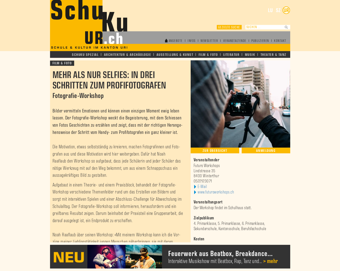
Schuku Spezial (85, 55)
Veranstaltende (234, 41)
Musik (250, 55)
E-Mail (202, 186)
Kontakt (280, 41)
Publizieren (260, 41)
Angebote (176, 41)
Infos (192, 41)
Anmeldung (266, 151)
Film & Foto (208, 55)
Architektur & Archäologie (127, 55)
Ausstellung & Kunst (175, 55)
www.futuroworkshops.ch (216, 192)
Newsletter (209, 41)
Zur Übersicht (215, 151)
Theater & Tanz (273, 55)
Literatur (231, 55)
